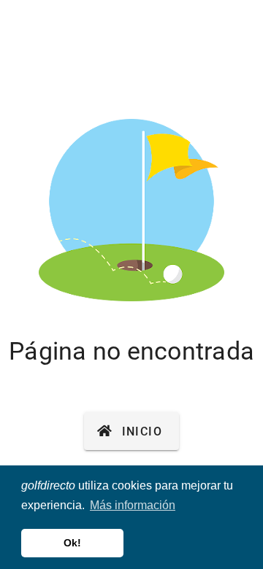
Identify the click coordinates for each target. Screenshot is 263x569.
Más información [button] (132, 505)
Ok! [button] (72, 543)
